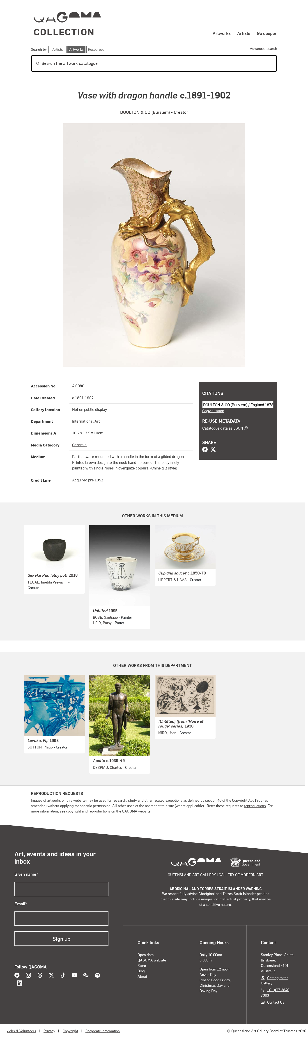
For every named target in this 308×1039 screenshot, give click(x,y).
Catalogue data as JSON (222, 428)
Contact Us (275, 1002)
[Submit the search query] (34, 63)
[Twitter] (213, 449)
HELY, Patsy (102, 622)
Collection (64, 32)
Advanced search (263, 48)
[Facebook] (205, 449)
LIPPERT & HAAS (172, 579)
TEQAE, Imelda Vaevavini (47, 582)
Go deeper (267, 33)
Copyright (70, 1030)
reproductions (255, 805)
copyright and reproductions (88, 811)
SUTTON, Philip (40, 747)
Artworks (222, 33)
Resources (96, 49)
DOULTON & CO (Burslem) (145, 112)
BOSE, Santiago (105, 617)
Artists (243, 33)
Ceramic (79, 444)
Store (142, 965)
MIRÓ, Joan (167, 732)
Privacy (49, 1030)
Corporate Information (102, 1030)
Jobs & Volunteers (21, 1030)
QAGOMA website (152, 960)
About (142, 976)
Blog (141, 970)
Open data (146, 954)
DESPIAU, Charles (107, 767)
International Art (86, 421)
